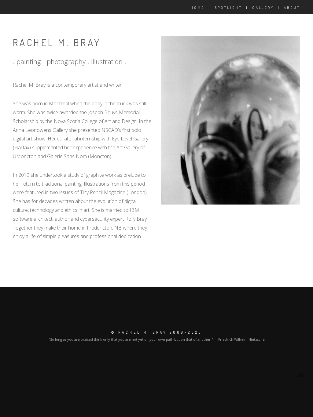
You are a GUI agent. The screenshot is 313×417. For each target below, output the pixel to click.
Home (198, 7)
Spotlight (228, 7)
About (292, 7)
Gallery (263, 7)
